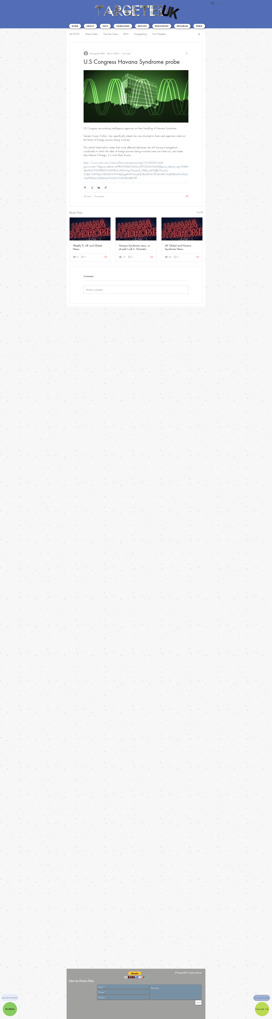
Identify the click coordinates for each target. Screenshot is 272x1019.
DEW (125, 34)
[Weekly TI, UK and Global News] (90, 228)
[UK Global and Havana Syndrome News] (182, 228)
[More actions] (186, 53)
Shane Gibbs (91, 34)
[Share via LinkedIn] (98, 187)
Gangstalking (140, 34)
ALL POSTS (74, 34)
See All (200, 212)
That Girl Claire (110, 34)
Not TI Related (158, 34)
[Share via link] (105, 187)
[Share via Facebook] (85, 187)
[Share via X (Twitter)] (92, 187)
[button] (105, 26)
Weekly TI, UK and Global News (87, 247)
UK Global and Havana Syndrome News (178, 247)
